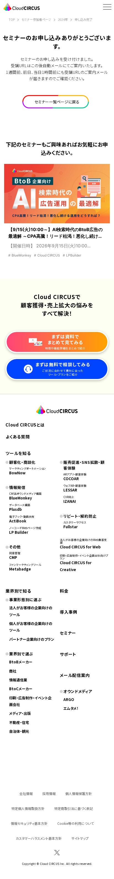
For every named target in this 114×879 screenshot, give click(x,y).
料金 (64, 591)
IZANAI (69, 501)
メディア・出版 (20, 713)
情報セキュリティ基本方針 (29, 823)
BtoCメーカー (20, 688)
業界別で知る (18, 591)
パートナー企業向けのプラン (31, 639)
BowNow (17, 472)
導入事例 (68, 612)
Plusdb (15, 509)
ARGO (68, 699)
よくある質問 (18, 437)
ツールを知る (18, 453)
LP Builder (18, 532)
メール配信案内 (75, 675)
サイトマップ (80, 838)
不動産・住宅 (19, 722)
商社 (12, 671)
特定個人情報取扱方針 (28, 808)
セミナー (68, 633)
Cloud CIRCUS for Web (80, 547)
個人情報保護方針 (78, 793)
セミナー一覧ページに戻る (57, 101)
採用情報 (49, 793)
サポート (68, 654)
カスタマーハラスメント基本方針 (39, 838)
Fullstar (70, 526)
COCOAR (71, 478)
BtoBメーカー (20, 662)
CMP (13, 557)
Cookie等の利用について (75, 823)
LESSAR (70, 490)
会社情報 (26, 793)
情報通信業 (18, 679)
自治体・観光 (19, 731)
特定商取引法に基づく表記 (73, 808)
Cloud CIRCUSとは (25, 425)
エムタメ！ (71, 708)
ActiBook (17, 521)
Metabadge (20, 569)
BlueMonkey (20, 498)
